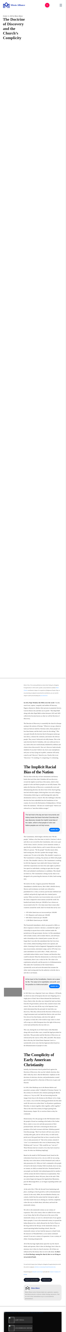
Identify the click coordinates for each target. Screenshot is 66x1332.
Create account (46, 1280)
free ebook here (44, 695)
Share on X (54, 830)
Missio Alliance (19, 16)
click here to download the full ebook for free (45, 1267)
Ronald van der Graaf (37, 1271)
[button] (47, 5)
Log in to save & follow (31, 1280)
